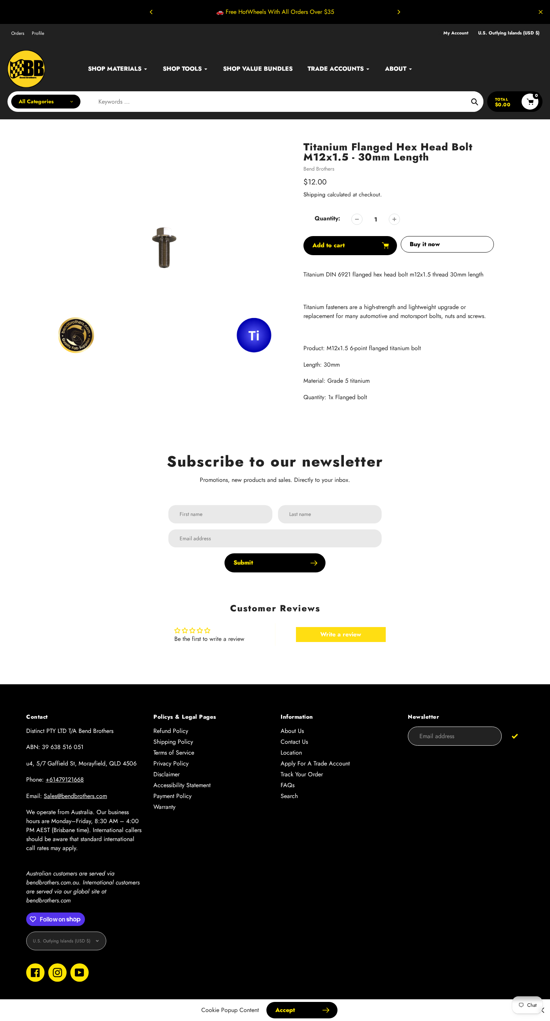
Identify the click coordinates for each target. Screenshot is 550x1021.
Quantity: (327, 218)
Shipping (314, 194)
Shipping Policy (173, 741)
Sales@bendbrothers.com (75, 796)
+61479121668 (65, 779)
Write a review (340, 634)
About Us (292, 731)
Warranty (164, 807)
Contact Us (294, 741)
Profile (38, 33)
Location (291, 752)
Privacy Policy (171, 763)
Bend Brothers (318, 168)
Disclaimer (166, 774)
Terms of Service (173, 752)
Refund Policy (170, 731)
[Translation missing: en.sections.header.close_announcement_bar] (540, 12)
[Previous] (151, 12)
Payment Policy (172, 796)
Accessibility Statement (182, 785)
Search (289, 796)
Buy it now (425, 244)
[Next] (398, 12)
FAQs (287, 785)
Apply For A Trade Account (315, 763)
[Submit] (514, 736)
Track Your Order (302, 774)
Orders (17, 33)
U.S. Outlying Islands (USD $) (509, 33)
